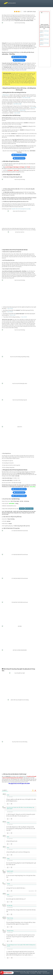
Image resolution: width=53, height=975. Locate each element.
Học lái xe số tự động (24, 973)
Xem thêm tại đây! (26, 97)
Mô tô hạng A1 (6, 94)
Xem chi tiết (10, 308)
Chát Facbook (30, 508)
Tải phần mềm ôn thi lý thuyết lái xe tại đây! (21, 208)
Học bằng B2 (33, 973)
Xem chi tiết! (33, 107)
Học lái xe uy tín (46, 973)
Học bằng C (39, 973)
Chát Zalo (22, 508)
